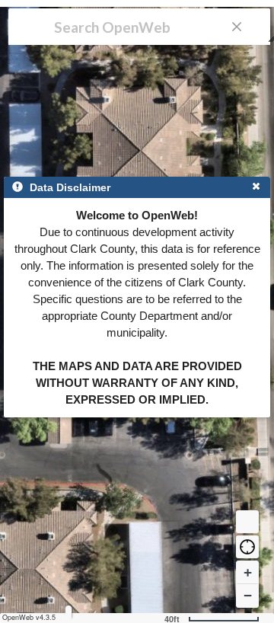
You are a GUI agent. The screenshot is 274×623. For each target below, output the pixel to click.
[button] (247, 546)
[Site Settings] (68, 612)
